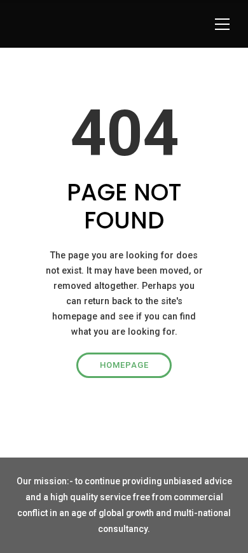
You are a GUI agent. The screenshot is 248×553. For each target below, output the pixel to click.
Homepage (124, 365)
